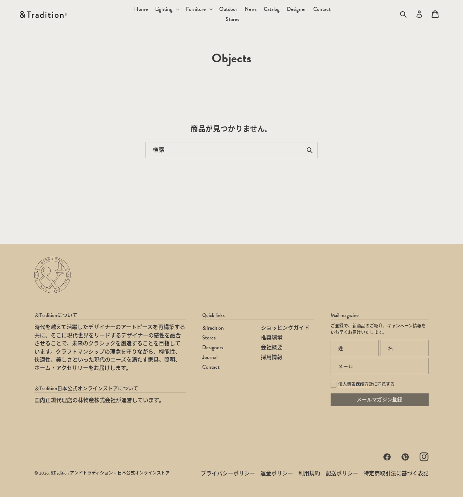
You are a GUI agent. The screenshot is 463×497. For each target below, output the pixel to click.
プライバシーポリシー (228, 473)
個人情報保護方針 (355, 384)
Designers (212, 347)
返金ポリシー (276, 473)
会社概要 (272, 347)
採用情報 (272, 357)
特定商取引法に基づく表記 (396, 473)
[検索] (310, 150)
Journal (209, 357)
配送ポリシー (342, 473)
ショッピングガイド (285, 328)
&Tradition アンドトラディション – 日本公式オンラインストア (110, 473)
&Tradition (213, 328)
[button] (167, 9)
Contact (211, 367)
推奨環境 (272, 338)
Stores (209, 338)
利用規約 (309, 473)
